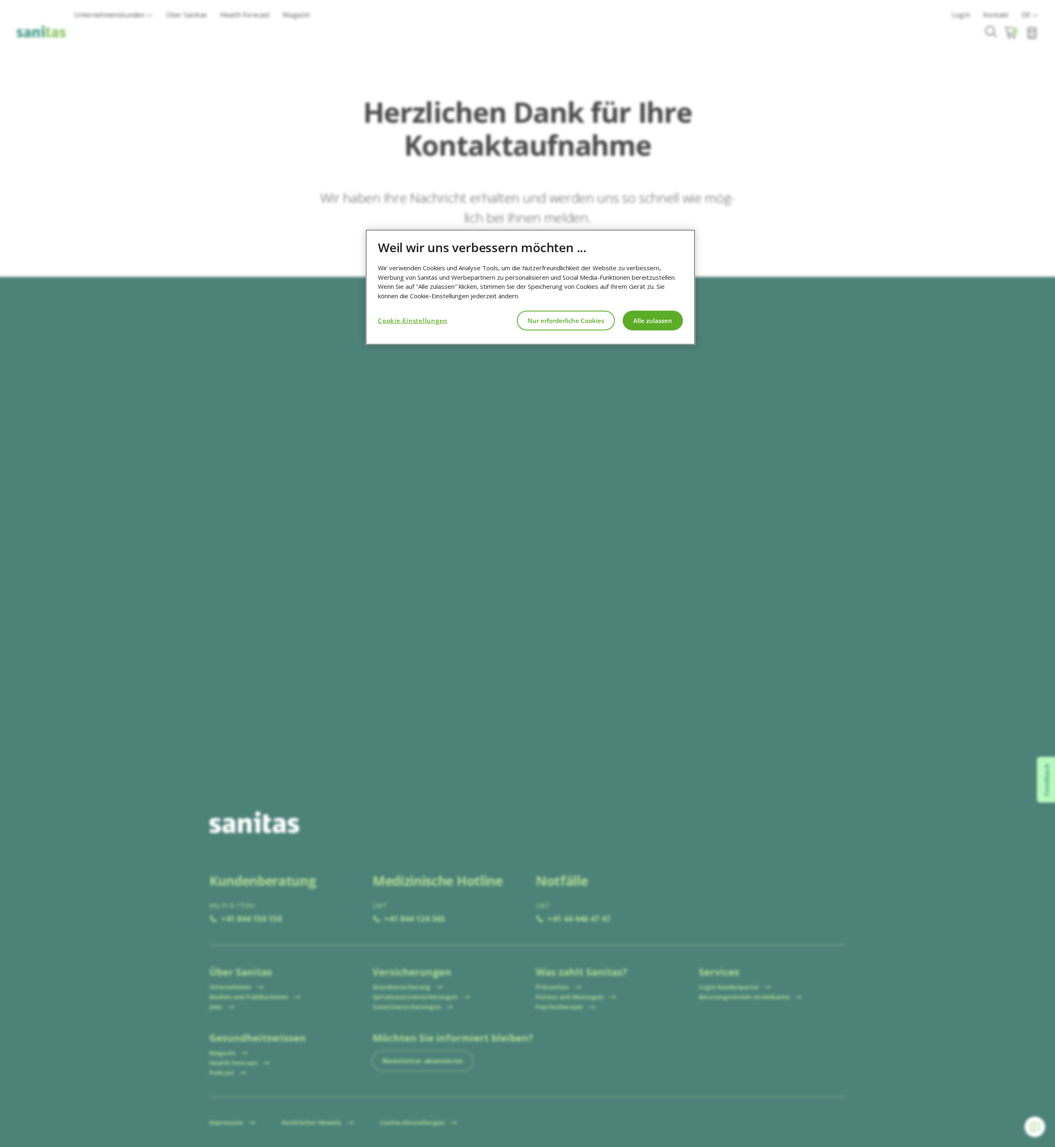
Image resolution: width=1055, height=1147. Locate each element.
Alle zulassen (652, 320)
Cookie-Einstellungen (413, 320)
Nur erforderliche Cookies (566, 320)
